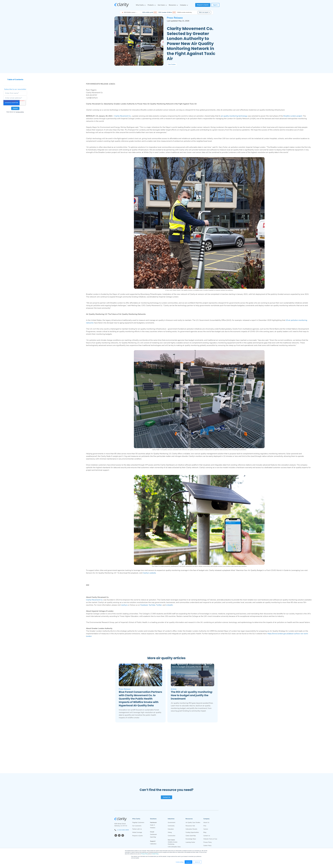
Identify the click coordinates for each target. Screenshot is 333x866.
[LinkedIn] (115, 835)
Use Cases (161, 5)
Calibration (153, 844)
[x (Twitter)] (119, 835)
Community (171, 826)
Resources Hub (190, 826)
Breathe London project (292, 116)
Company (183, 5)
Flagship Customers (138, 822)
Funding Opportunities (192, 832)
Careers (205, 829)
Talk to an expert (203, 12)
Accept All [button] (188, 862)
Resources (172, 5)
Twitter (159, 605)
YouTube (151, 605)
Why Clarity (140, 5)
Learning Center (190, 842)
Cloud (152, 832)
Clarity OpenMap (191, 836)
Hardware (153, 822)
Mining (170, 832)
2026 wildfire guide (149, 12)
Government (171, 822)
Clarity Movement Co (122, 116)
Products (151, 5)
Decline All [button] (197, 862)
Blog (204, 832)
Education (171, 829)
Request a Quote (202, 5)
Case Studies (172, 64)
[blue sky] (122, 835)
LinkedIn (169, 605)
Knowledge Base (191, 839)
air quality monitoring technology (234, 116)
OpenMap (153, 837)
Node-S (152, 825)
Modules (152, 828)
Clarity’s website (149, 573)
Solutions (153, 819)
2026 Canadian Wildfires (166, 12)
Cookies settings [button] (180, 862)
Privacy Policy (144, 853)
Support (152, 841)
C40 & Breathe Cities (174, 847)
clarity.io (124, 605)
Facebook (144, 605)
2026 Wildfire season (130, 12)
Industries (171, 819)
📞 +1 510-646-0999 (121, 830)
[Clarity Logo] (121, 5)
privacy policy (20, 112)
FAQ (204, 826)
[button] (141, 5)
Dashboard (153, 834)
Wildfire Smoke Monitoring (172, 843)
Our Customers (136, 826)
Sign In (215, 5)
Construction (171, 836)
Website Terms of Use (210, 839)
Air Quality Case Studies (193, 822)
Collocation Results (191, 829)
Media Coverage (137, 832)
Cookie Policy (155, 853)
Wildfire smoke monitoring (184, 12)
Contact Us (166, 797)
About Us (206, 822)
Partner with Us (137, 829)
